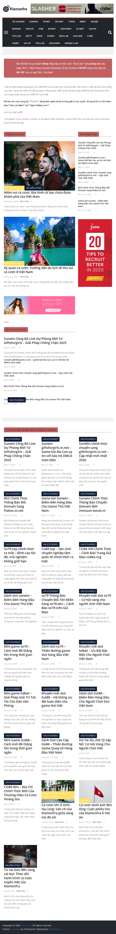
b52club (63, 36)
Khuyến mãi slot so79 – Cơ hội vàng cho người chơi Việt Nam (95, 599)
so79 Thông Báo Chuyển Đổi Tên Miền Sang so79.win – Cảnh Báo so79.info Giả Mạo (58, 603)
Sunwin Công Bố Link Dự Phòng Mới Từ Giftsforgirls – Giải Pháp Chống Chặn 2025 (35, 341)
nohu (6, 322)
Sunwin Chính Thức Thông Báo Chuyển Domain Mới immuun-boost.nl (93, 504)
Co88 (90, 36)
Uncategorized (16, 400)
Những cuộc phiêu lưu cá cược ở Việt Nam (55, 795)
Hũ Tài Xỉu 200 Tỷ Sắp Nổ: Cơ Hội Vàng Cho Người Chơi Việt (95, 744)
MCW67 (52, 28)
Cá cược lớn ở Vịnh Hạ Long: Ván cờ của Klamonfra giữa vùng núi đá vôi (57, 811)
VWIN (39, 36)
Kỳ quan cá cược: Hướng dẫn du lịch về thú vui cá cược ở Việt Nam (38, 270)
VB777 (29, 36)
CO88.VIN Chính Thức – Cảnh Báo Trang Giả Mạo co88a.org (95, 553)
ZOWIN (50, 36)
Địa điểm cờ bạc (34, 188)
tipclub (40, 43)
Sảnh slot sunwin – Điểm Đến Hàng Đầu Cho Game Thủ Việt (19, 599)
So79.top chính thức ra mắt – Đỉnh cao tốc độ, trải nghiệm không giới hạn (20, 555)
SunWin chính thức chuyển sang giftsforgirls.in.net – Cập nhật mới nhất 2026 (38, 374)
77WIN (71, 21)
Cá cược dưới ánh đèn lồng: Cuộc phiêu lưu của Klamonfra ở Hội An (95, 811)
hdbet (34, 101)
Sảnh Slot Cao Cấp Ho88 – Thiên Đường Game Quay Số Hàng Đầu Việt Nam (57, 746)
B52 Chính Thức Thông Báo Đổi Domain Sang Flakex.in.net (34, 386)
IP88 (41, 28)
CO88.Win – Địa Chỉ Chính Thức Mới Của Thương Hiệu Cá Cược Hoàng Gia (20, 793)
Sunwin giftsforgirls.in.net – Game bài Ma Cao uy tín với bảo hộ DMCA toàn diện (36, 361)
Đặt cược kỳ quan (14, 188)
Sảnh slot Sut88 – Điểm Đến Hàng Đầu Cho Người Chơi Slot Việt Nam (94, 699)
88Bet (83, 21)
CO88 (40, 87)
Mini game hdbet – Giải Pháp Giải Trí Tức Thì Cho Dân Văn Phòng (20, 699)
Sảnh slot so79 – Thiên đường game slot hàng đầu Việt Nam (56, 652)
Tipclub (16, 36)
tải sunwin (18, 21)
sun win (77, 36)
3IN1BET (59, 21)
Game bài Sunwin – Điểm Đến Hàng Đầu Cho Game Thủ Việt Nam (93, 203)
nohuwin (66, 28)
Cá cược (85, 800)
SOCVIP (92, 28)
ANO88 (94, 21)
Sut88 (20, 112)
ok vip (27, 43)
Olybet (80, 28)
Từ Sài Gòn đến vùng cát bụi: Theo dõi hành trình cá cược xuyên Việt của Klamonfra (19, 878)
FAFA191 (30, 28)
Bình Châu (24, 201)
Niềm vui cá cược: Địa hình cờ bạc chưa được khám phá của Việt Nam (37, 194)
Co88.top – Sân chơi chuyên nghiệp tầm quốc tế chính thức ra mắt (57, 555)
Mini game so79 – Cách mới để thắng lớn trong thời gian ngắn (18, 652)
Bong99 (16, 28)
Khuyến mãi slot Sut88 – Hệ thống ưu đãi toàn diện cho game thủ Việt (57, 699)
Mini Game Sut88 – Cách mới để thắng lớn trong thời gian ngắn (18, 746)
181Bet (46, 21)
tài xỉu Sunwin (22, 119)
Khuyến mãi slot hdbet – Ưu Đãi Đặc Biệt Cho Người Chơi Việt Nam (94, 652)
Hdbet (15, 43)
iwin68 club (71, 43)
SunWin (33, 21)
